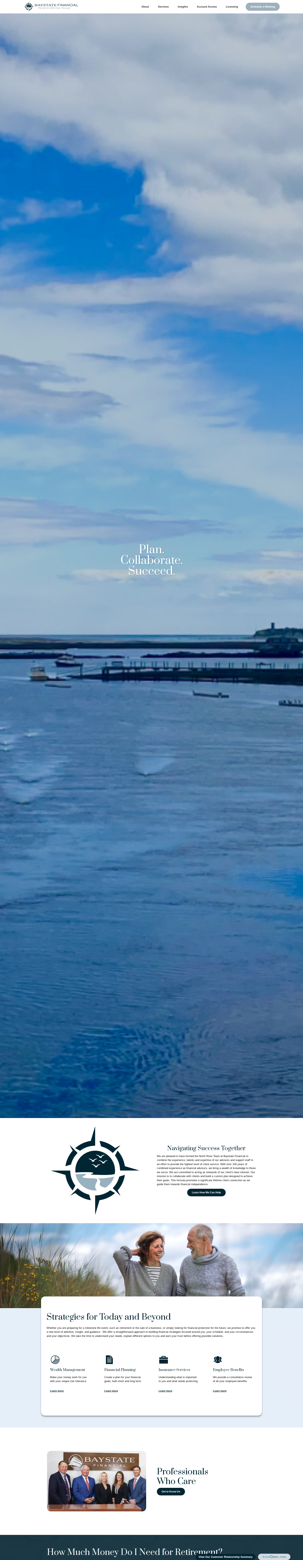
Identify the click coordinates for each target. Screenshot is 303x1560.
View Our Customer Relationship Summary (225, 1556)
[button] (145, 7)
